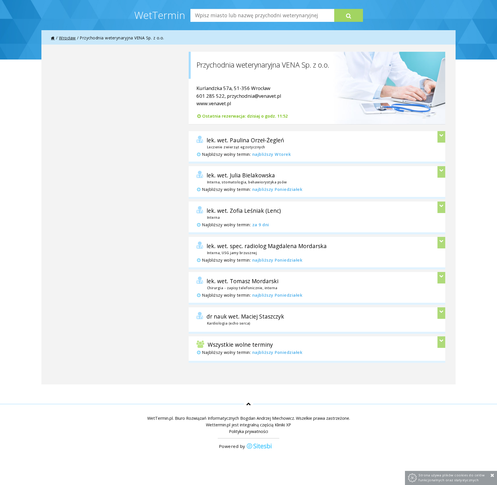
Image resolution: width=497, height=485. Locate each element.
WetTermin (159, 15)
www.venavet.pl (213, 103)
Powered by (233, 446)
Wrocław (67, 38)
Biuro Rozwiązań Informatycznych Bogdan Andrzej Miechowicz (234, 418)
